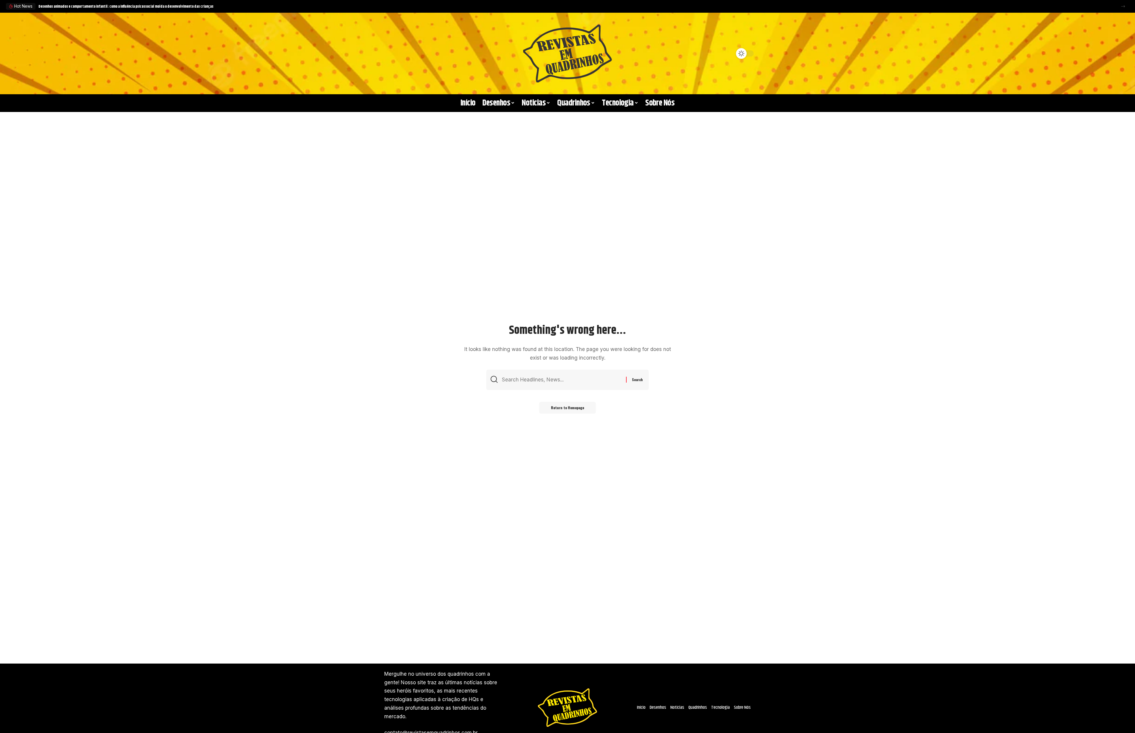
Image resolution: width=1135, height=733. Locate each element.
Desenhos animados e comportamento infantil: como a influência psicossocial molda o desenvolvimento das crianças (125, 6)
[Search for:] (561, 380)
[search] (392, 53)
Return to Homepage (567, 407)
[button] (1123, 6)
